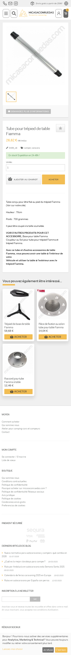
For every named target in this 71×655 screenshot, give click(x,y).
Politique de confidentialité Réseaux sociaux (23, 491)
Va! (35, 599)
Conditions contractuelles (14, 481)
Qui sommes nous (10, 425)
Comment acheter (10, 421)
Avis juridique (8, 495)
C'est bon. (61, 649)
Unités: (9, 162)
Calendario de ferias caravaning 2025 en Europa (27, 575)
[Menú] (6, 13)
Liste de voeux (9, 460)
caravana (36, 148)
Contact (5, 432)
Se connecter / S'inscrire (14, 456)
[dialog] (35, 644)
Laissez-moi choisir (12, 649)
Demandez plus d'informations (29, 111)
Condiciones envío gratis (14, 502)
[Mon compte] (58, 13)
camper (27, 148)
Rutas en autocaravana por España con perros (26, 580)
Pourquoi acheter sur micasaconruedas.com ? (24, 488)
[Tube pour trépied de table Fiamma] (11, 97)
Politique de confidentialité (14, 484)
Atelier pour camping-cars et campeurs (21, 428)
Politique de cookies (11, 498)
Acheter (54, 179)
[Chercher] (14, 13)
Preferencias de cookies (13, 505)
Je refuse (48, 649)
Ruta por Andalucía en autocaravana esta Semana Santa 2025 (34, 566)
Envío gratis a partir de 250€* (49, 3)
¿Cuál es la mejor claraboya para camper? (24, 561)
